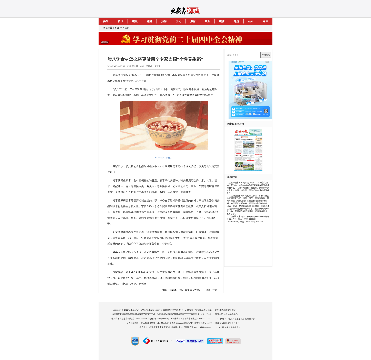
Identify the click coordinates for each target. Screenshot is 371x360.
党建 (149, 21)
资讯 (120, 21)
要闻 (105, 21)
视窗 (221, 21)
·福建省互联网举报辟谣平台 (227, 323)
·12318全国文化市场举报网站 (227, 327)
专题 (236, 21)
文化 (178, 21)
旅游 (164, 21)
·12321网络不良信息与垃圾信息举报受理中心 (234, 319)
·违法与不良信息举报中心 (226, 314)
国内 (127, 28)
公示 (250, 21)
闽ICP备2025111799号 (202, 314)
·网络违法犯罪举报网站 (224, 310)
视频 (135, 21)
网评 (265, 21)
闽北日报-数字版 (235, 124)
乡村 (192, 21)
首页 (116, 28)
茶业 (207, 21)
